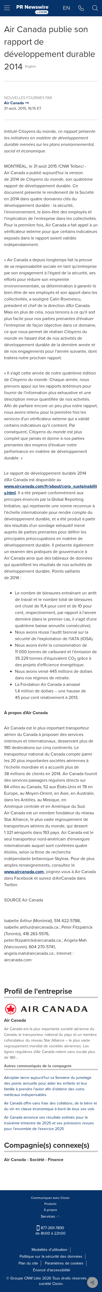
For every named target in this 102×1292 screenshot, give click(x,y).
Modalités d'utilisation (49, 1250)
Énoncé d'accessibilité (51, 1270)
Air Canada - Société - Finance (33, 1159)
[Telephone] (81, 8)
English (30, 66)
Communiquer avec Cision (50, 1197)
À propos (50, 1209)
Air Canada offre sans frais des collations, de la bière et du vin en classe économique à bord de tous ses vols (50, 1106)
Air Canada (15, 1020)
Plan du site (28, 1263)
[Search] (95, 8)
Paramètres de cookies (64, 1263)
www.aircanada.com (24, 872)
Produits (50, 1203)
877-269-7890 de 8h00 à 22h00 (50, 1230)
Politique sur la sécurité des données (51, 1256)
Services (48, 1216)
